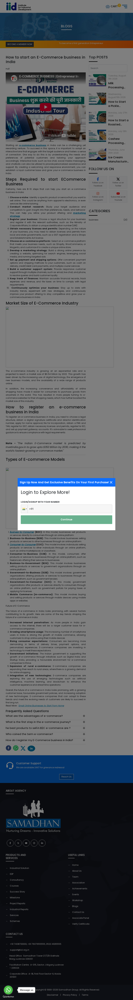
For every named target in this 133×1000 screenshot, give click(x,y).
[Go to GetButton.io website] (8, 996)
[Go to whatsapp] (8, 990)
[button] (24, 509)
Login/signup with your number (40, 501)
